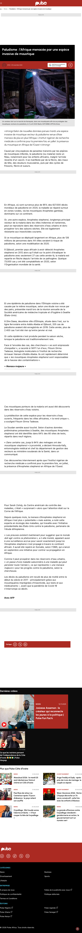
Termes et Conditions (8, 898)
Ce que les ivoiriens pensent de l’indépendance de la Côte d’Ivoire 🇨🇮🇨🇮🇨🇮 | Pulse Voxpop (12, 756)
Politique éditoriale (51, 894)
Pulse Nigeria (5, 908)
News (5, 9)
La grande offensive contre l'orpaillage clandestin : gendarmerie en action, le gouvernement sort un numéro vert (68, 815)
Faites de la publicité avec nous (57, 890)
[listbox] (41, 747)
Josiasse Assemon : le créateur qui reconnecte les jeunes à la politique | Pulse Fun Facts (50, 713)
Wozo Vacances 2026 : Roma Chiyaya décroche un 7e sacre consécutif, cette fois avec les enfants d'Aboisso (69, 797)
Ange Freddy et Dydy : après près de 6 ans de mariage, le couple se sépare (69, 780)
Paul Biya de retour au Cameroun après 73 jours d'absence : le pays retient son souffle (25, 797)
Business (47, 872)
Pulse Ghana (5, 912)
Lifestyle (3, 880)
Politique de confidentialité (10, 894)
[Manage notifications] (77, 929)
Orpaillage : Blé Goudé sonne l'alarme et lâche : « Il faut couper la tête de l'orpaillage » (26, 814)
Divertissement (63, 774)
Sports (47, 876)
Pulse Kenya (5, 916)
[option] (12, 747)
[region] (41, 747)
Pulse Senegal (50, 912)
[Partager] (70, 65)
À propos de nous (7, 890)
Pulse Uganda (50, 908)
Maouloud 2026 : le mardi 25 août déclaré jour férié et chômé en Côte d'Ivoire (26, 780)
